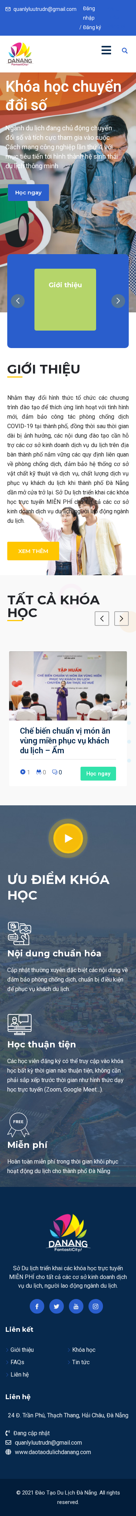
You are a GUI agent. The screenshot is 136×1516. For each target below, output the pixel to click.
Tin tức (81, 1362)
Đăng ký (92, 27)
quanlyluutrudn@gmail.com (45, 9)
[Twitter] (56, 1306)
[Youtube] (76, 1306)
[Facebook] (37, 1306)
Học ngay (28, 192)
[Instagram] (95, 1306)
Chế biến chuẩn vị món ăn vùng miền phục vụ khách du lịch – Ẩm (65, 740)
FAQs (17, 1362)
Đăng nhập (113, 13)
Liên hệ (20, 1374)
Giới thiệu (22, 1349)
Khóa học (83, 1349)
